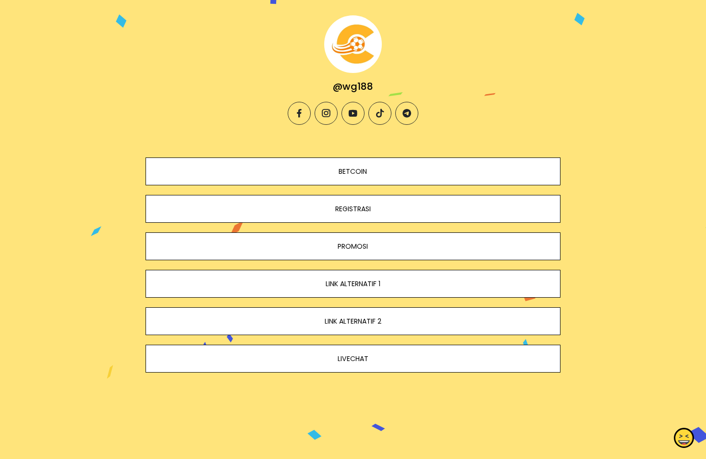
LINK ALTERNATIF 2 (353, 321)
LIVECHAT (353, 358)
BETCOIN (353, 171)
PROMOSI (353, 246)
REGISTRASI (353, 209)
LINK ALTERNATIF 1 (353, 284)
